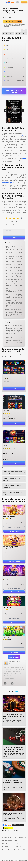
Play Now (14, 388)
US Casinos (5, 843)
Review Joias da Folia (14, 618)
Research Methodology (20, 837)
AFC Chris (9, 17)
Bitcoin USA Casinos (7, 849)
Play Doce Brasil (14, 652)
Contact (16, 683)
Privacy (20, 849)
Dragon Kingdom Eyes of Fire (9, 182)
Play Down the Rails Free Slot (14, 91)
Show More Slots (14, 657)
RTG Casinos (5, 846)
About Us (16, 834)
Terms (15, 849)
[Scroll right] (25, 30)
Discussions (17, 843)
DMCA (24, 849)
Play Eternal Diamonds (14, 591)
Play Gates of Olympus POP (14, 561)
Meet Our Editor (18, 840)
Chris (8, 683)
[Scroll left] (22, 30)
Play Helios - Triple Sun (14, 531)
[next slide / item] (22, 110)
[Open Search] (17, 2)
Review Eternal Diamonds (14, 588)
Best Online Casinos (7, 834)
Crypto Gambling (6, 837)
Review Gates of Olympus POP (14, 558)
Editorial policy (19, 25)
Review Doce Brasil (14, 648)
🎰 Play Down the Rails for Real (12, 21)
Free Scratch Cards (18, 853)
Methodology (6, 26)
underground (22, 135)
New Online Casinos (7, 840)
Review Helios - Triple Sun (14, 527)
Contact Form (17, 846)
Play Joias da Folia (14, 622)
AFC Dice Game (18, 856)
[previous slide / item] (5, 110)
